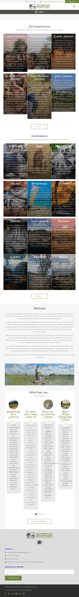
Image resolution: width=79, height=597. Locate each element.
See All (38, 126)
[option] (13, 447)
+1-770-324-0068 (32, 1)
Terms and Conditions (25, 590)
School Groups (64, 36)
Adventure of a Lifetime (13, 414)
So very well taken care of (31, 414)
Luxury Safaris (15, 36)
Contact (72, 1)
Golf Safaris (64, 76)
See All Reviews (39, 521)
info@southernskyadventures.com (52, 1)
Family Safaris (39, 36)
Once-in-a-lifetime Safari (48, 414)
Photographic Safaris (39, 77)
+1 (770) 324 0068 (12, 555)
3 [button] (43, 514)
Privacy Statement (10, 590)
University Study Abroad (15, 77)
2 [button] (39, 514)
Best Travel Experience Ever (65, 415)
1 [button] (36, 514)
